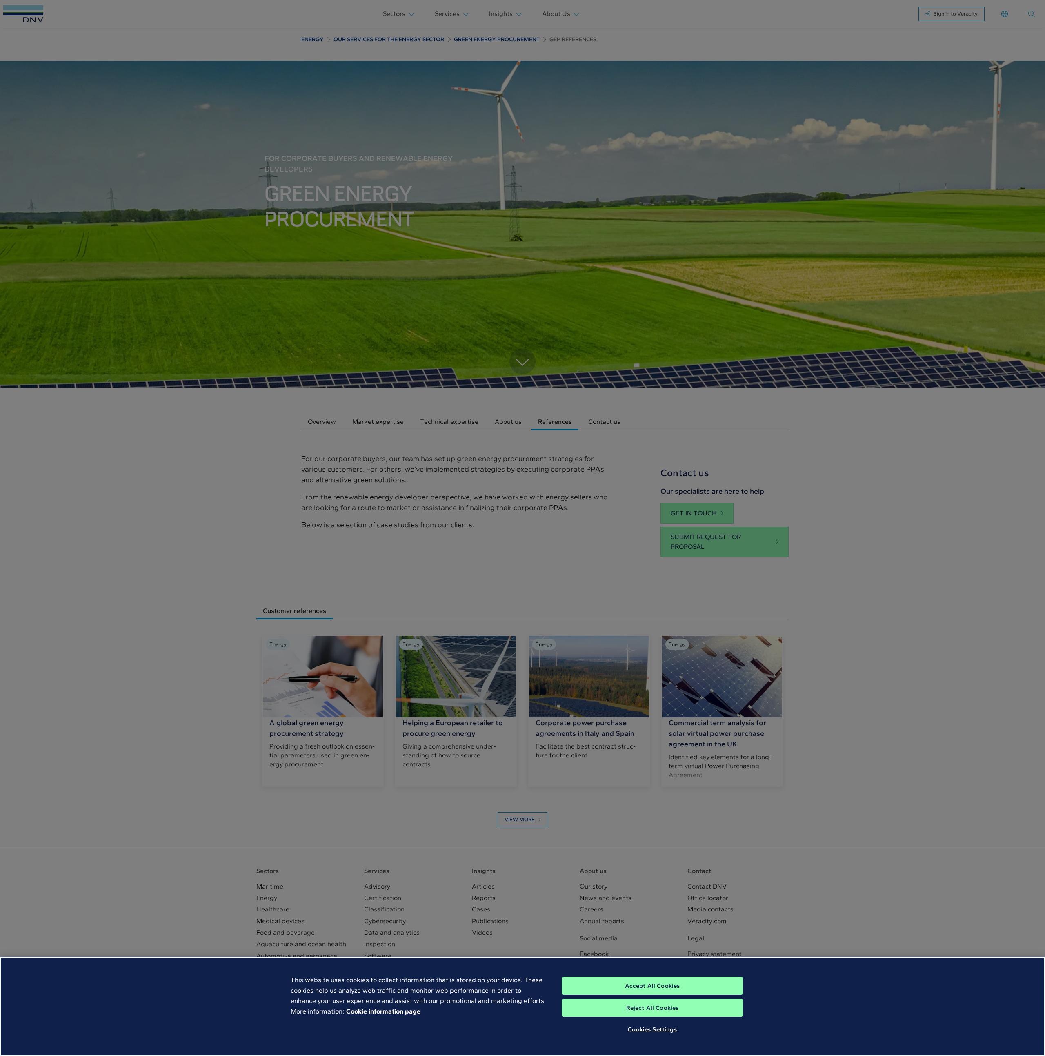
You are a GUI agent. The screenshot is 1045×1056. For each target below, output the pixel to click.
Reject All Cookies (652, 1007)
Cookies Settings (652, 1029)
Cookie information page (383, 1011)
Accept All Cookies (652, 985)
